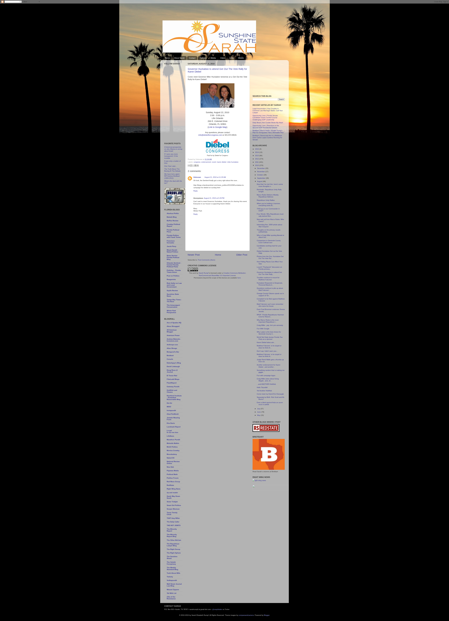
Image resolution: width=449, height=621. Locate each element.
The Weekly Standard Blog (172, 568)
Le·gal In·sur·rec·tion (172, 431)
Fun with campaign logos (266, 375)
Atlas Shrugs (172, 348)
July (259, 409)
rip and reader (172, 493)
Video (222, 58)
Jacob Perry (171, 246)
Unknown (197, 177)
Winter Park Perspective (171, 311)
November (261, 171)
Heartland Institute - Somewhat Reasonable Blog (174, 397)
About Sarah (179, 58)
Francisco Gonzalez (171, 242)
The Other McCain (174, 540)
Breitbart (170, 355)
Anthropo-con (172, 345)
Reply (195, 191)
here (239, 278)
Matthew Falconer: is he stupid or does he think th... (269, 347)
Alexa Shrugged (173, 326)
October (260, 175)
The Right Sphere (174, 553)
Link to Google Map (217, 127)
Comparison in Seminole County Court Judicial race (269, 241)
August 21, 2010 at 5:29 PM (214, 198)
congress (197, 162)
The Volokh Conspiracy (171, 563)
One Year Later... (170, 166)
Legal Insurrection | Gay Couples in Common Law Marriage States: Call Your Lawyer (268, 111)
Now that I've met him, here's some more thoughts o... (270, 185)
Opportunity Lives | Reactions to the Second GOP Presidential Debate (266, 126)
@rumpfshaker (217, 609)
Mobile (241, 58)
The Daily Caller (173, 522)
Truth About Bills (173, 573)
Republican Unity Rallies (266, 200)
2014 (257, 152)
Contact (192, 58)
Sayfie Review (172, 290)
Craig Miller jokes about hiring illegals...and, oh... (268, 380)
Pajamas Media (173, 471)
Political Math (172, 474)
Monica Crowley (173, 450)
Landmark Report (174, 427)
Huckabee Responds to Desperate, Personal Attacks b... (270, 284)
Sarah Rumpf (204, 273)
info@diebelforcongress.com (210, 135)
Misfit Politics (172, 447)
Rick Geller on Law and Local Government (174, 285)
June (259, 412)
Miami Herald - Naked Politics (172, 251)
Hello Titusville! (262, 387)
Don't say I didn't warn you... (267, 351)
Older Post (241, 254)
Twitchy (170, 577)
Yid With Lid (171, 593)
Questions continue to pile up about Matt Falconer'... (270, 289)
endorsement (206, 162)
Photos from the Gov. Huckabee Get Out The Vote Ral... (270, 257)
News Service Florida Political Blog (173, 257)
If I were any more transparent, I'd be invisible (171, 156)
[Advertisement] (205, 11)
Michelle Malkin (173, 443)
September (261, 178)
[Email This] (189, 165)
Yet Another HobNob (264, 391)
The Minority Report (172, 530)
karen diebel (221, 162)
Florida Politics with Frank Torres (174, 236)
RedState (170, 485)
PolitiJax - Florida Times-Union (174, 271)
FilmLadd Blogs (173, 379)
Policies (203, 58)
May (259, 415)
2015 (257, 149)
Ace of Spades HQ (174, 323)
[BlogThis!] (191, 165)
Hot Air (169, 403)
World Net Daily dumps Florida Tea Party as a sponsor (269, 338)
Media (213, 58)
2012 (257, 159)
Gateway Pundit (173, 387)
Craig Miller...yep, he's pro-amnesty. (270, 325)
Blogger (267, 615)
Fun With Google (263, 329)
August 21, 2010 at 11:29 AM (215, 177)
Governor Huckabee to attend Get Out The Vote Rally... (269, 273)
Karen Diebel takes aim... (266, 342)
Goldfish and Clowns (172, 391)
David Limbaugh (173, 366)
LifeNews (170, 436)
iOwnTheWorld (173, 414)
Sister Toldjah (172, 502)
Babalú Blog (172, 217)
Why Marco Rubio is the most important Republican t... (268, 321)
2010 (257, 165)
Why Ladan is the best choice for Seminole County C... (269, 333)
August (260, 181)
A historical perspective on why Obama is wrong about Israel (173, 149)
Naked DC (171, 458)
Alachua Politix (173, 213)
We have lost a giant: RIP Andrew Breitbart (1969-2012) (172, 176)
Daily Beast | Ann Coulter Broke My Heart (268, 123)
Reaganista (171, 279)
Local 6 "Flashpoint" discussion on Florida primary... (269, 268)
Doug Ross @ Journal (172, 371)
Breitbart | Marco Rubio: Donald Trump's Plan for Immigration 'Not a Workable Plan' (268, 131)
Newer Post (194, 254)
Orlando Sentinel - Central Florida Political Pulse (174, 265)
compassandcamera (246, 615)
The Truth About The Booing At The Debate (172, 170)
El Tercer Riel (172, 376)
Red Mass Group (173, 482)
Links (231, 58)
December (261, 168)
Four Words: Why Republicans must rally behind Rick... (270, 215)
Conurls (170, 359)
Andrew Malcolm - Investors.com (174, 340)
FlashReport (172, 383)
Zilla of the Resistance (171, 598)
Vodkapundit (172, 580)
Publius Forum (172, 478)
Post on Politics (173, 276)
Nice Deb (170, 467)
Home (167, 58)
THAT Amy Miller (173, 518)
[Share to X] (193, 165)
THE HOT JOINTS (173, 525)
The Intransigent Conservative (173, 306)
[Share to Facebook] (195, 165)
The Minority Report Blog (172, 535)
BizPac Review (172, 221)
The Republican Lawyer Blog (173, 545)
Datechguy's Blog (174, 363)
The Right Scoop (173, 549)
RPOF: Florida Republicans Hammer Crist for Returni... (270, 316)
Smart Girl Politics (174, 505)
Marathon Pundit (173, 440)
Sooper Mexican (173, 509)
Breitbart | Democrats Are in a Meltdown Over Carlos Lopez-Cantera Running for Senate (267, 138)
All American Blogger (172, 331)
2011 (257, 162)
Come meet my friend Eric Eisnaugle (270, 394)
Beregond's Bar (173, 352)
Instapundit (171, 410)
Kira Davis (171, 423)
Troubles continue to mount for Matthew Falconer (268, 278)
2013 (257, 155)
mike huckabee (232, 162)
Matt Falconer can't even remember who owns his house (270, 305)
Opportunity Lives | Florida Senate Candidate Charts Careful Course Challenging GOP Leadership (265, 118)
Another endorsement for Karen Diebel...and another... (268, 366)
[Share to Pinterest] (198, 165)
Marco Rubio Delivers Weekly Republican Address (268, 196)
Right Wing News (173, 489)
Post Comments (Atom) (206, 260)
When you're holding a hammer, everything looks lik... (268, 204)
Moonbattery (172, 454)
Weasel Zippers (173, 589)
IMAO (169, 407)
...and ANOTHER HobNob (266, 384)
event (214, 162)
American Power (173, 335)
